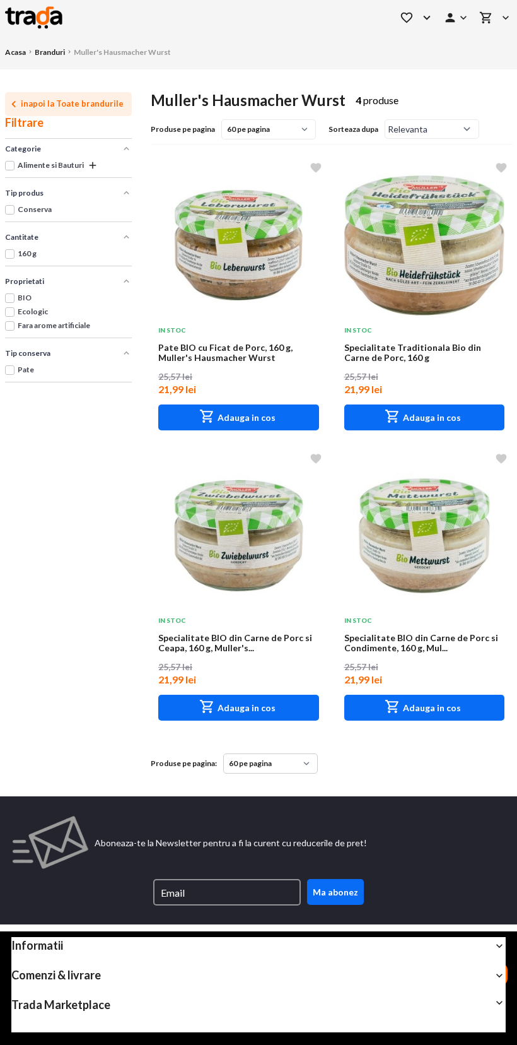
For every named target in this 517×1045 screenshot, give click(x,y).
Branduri (50, 52)
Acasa (15, 52)
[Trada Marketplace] (33, 16)
